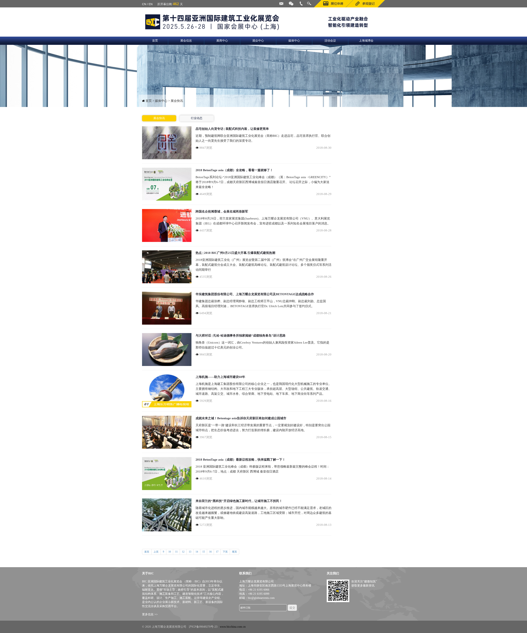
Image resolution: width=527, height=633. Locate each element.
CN (144, 4)
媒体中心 (294, 40)
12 (183, 551)
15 (203, 551)
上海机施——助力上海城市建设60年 (220, 377)
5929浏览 (205, 400)
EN (151, 4)
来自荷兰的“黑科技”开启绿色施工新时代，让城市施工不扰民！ (239, 501)
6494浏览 (205, 313)
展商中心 (222, 40)
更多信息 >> (150, 614)
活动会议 (330, 40)
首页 (155, 40)
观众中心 (258, 40)
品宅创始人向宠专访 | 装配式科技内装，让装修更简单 (232, 128)
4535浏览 (205, 276)
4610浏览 (205, 478)
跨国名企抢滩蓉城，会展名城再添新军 (222, 211)
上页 (156, 551)
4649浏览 (205, 194)
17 (217, 551)
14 (197, 551)
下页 (225, 551)
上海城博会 (366, 40)
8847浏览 (205, 147)
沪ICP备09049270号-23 (203, 626)
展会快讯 (159, 118)
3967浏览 (205, 437)
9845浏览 (205, 354)
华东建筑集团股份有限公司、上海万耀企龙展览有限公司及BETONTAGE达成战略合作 (255, 294)
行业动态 (196, 118)
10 (169, 551)
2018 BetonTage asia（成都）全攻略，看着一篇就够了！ (234, 170)
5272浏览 (205, 524)
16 (210, 551)
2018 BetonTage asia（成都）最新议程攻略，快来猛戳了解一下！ (240, 459)
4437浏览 (205, 230)
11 (176, 551)
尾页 (234, 551)
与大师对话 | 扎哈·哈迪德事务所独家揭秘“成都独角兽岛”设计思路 (241, 335)
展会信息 (186, 40)
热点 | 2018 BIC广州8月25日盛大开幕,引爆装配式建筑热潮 (235, 252)
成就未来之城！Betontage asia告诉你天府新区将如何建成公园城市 (241, 418)
